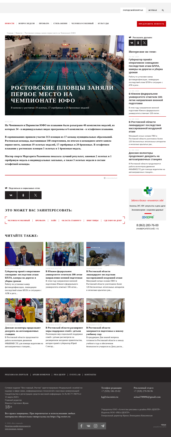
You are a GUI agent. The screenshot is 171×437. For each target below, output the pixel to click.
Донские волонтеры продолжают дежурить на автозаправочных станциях (23, 330)
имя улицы (93, 221)
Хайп (53, 221)
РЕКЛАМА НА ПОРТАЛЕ (16, 375)
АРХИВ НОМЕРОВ (41, 375)
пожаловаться (111, 178)
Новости (9, 23)
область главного (71, 221)
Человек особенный (82, 23)
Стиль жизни (60, 23)
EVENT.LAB (75, 375)
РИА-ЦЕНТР (60, 375)
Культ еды (103, 23)
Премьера (44, 23)
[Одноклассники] (23, 195)
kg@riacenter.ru (109, 397)
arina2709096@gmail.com (147, 397)
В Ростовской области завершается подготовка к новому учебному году (104, 330)
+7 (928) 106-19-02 (110, 391)
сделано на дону (113, 221)
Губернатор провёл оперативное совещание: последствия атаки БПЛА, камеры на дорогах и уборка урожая (22, 276)
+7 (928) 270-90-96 (143, 391)
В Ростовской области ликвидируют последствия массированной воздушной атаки (104, 274)
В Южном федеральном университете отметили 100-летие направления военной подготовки (64, 274)
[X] (36, 195)
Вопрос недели (27, 23)
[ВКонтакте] (11, 195)
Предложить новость (151, 24)
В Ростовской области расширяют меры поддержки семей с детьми (64, 329)
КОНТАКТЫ (90, 375)
